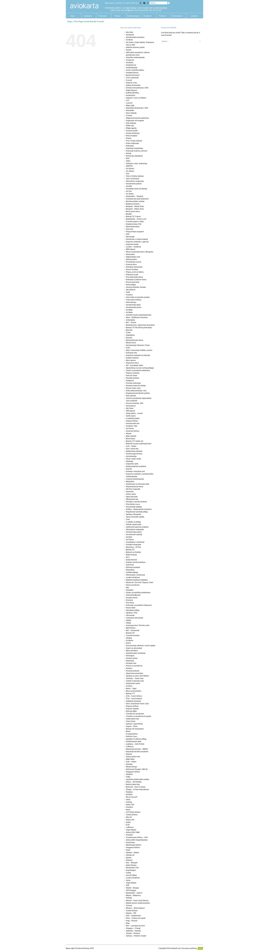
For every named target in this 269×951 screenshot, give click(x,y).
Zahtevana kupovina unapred (137, 527)
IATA (127, 234)
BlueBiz (129, 214)
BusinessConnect (132, 75)
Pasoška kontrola (132, 378)
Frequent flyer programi (135, 232)
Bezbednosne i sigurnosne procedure (140, 325)
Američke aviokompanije (135, 57)
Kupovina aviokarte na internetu (138, 355)
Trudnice (129, 295)
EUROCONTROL (132, 93)
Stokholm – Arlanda (133, 931)
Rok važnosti (131, 396)
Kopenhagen (131, 870)
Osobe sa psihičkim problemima (138, 593)
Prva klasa (130, 603)
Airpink (128, 50)
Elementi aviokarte (133, 567)
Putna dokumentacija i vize (136, 391)
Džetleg (129, 638)
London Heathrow (133, 577)
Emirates (129, 764)
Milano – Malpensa (133, 895)
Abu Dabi (129, 32)
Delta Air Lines (131, 83)
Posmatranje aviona (133, 262)
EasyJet (129, 338)
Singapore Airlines (133, 772)
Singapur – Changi (133, 928)
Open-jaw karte (132, 497)
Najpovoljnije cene (133, 257)
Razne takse (130, 608)
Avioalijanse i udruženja (135, 542)
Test (127, 174)
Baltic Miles (130, 759)
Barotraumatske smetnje (135, 201)
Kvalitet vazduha (132, 358)
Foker (128, 850)
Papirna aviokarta (132, 373)
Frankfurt (129, 835)
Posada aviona (131, 598)
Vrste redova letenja (133, 300)
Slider (128, 161)
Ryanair (129, 754)
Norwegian (130, 656)
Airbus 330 (130, 805)
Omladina (129, 590)
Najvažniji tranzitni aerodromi (137, 752)
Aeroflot (129, 186)
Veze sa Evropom (132, 179)
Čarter (128, 333)
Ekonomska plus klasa (134, 340)
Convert (129, 80)
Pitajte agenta (109, 3)
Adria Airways (131, 302)
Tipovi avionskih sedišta (135, 517)
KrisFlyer (129, 794)
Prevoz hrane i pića (133, 388)
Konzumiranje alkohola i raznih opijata (140, 646)
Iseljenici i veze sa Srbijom (136, 98)
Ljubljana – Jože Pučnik (135, 744)
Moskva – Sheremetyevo (135, 908)
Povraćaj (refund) (132, 671)
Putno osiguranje (132, 143)
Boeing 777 (130, 694)
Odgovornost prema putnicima (137, 118)
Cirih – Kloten (131, 446)
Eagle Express (131, 90)
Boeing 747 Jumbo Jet (134, 441)
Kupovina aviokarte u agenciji (137, 242)
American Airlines (132, 431)
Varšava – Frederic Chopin (136, 936)
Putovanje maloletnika (134, 148)
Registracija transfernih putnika (138, 393)
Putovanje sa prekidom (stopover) (139, 605)
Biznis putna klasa (133, 211)
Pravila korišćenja (133, 133)
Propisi (117, 16)
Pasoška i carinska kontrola (136, 502)
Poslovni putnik (162, 16)
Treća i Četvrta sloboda (135, 176)
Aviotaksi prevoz (132, 73)
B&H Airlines (130, 628)
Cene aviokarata (132, 78)
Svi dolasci (130, 169)
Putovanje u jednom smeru (136, 280)
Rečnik (128, 153)
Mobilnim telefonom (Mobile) (137, 580)
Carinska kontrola (132, 635)
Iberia (128, 810)
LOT (127, 100)
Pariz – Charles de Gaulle (136, 918)
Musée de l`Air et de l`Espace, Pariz (139, 582)
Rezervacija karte (132, 282)
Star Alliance (130, 290)
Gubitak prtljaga (132, 572)
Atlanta (128, 434)
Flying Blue (130, 570)
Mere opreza (131, 360)
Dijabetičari (130, 335)
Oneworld (129, 492)
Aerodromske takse (133, 305)
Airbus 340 (130, 820)
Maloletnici (130, 482)
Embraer (129, 860)
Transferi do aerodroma (135, 714)
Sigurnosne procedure (134, 673)
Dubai (128, 822)
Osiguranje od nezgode (135, 121)
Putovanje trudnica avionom (136, 151)
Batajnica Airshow (133, 204)
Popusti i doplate (132, 709)
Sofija (128, 777)
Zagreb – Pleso (132, 726)
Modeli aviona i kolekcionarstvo (138, 903)
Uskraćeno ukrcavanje (134, 618)
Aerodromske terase (133, 307)
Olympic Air (130, 855)
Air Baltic (129, 310)
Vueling (129, 802)
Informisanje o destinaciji (135, 575)
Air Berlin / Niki (131, 426)
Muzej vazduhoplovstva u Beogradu (139, 252)
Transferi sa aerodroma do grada (138, 716)
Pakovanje (130, 661)
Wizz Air (129, 817)
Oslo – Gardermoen (133, 916)
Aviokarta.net (131, 65)
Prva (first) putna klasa (134, 277)
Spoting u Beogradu (133, 514)
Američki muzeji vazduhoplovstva (138, 315)
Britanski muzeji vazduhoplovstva (138, 444)
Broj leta (129, 330)
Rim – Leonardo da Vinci (135, 926)
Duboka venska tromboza (135, 562)
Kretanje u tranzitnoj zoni (135, 471)
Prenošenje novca (133, 504)
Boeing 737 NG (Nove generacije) (139, 328)
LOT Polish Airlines (133, 812)
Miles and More (132, 651)
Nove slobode (131, 113)
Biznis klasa (130, 439)
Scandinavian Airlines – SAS (137, 837)
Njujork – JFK (131, 913)
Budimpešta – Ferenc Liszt (136, 219)
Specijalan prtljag (132, 610)
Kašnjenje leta (131, 353)
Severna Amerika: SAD (134, 403)
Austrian (129, 686)
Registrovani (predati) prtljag (137, 512)
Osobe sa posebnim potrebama (138, 370)
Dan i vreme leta (132, 449)
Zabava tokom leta (133, 757)
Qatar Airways (131, 865)
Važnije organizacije (133, 524)
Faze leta (129, 229)
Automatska (130, 320)
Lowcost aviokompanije (135, 479)
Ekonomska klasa (132, 227)
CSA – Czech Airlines (134, 696)
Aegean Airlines (132, 421)
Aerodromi (147, 16)
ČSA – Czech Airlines (134, 699)
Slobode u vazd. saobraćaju (136, 163)
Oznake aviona (131, 658)
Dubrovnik (130, 565)
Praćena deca (131, 264)
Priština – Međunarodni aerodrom (139, 509)
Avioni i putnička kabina (135, 70)
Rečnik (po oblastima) (134, 156)
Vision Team (130, 721)
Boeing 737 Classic (133, 216)
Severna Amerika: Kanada (136, 287)
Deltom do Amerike (133, 85)
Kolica (128, 643)
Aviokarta (87, 16)
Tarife (128, 292)
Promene (129, 600)
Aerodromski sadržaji (134, 535)
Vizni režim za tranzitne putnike (138, 297)
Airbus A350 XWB (132, 832)
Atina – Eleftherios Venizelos (137, 317)
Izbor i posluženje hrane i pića (137, 704)
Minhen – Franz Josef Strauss (137, 901)
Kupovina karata (132, 244)
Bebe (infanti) (131, 436)
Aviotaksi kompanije (133, 545)
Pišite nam (134, 3)
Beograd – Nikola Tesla (135, 206)
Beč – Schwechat (132, 630)
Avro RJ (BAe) (131, 875)
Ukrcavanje (130, 615)
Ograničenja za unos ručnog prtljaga (140, 368)
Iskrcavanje (130, 237)
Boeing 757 (130, 550)
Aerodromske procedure (135, 37)
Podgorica (130, 381)
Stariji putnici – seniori (134, 413)
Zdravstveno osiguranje (135, 181)
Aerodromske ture (133, 423)
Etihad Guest (131, 343)
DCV (128, 557)
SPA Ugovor (130, 411)
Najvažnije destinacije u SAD (137, 108)
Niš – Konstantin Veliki (134, 365)
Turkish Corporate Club (135, 681)
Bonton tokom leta (133, 784)
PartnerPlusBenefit (133, 595)
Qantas (128, 858)
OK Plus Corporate (133, 489)
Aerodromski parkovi (134, 184)
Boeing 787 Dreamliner (135, 729)
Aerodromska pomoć (134, 532)
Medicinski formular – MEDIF (137, 749)
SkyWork (129, 774)
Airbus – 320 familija (134, 782)
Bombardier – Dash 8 (134, 893)
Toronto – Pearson (133, 933)
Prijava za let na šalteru (135, 272)
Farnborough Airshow (134, 454)
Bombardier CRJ (132, 868)
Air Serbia (130, 194)
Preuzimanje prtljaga (134, 507)
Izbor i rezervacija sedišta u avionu (139, 350)
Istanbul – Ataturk (132, 853)
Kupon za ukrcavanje (134, 648)
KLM (127, 825)
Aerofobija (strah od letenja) (136, 189)
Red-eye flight (131, 711)
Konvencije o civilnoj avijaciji (137, 239)
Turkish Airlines (132, 815)
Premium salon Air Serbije (136, 386)
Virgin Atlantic (131, 830)
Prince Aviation (131, 136)
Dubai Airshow (131, 560)
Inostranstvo (177, 16)
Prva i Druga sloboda (134, 141)
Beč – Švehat (131, 322)
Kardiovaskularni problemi (136, 466)
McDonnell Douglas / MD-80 (137, 769)
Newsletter (119, 3)
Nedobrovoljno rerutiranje (136, 653)
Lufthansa (130, 747)
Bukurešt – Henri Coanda (135, 787)
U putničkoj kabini (133, 418)
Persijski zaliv (131, 663)
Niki (127, 588)
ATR (127, 885)
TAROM (129, 898)
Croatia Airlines (132, 734)
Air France (130, 429)
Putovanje (102, 16)
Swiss (128, 800)
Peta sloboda (131, 123)
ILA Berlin (129, 641)
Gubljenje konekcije (133, 701)
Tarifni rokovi (131, 416)
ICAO (128, 348)
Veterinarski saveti (133, 683)
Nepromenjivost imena (134, 487)
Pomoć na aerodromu (134, 666)
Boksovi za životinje (133, 552)
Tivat (128, 519)
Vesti (72, 16)
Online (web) (131, 494)
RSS (127, 158)
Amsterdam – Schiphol (134, 196)
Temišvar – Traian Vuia (134, 678)
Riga (128, 923)
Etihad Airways (131, 767)
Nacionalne (130, 254)
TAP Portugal (131, 890)
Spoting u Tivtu (131, 613)
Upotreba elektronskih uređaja (137, 779)
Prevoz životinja (132, 269)
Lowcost (194, 16)
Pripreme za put (132, 275)
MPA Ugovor (130, 249)
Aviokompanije (132, 16)
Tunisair (129, 906)
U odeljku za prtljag (133, 522)
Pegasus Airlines (132, 706)
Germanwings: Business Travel (138, 345)
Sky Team (129, 408)
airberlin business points (135, 47)
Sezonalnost (130, 406)
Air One (129, 191)
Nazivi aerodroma (133, 585)
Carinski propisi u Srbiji (135, 222)
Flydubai (129, 792)
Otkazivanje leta (132, 499)
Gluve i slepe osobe (133, 459)
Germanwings (131, 456)
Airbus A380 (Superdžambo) (137, 840)
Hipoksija (129, 461)
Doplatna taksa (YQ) (133, 224)
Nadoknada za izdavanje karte (137, 484)
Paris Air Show (131, 376)
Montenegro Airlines (133, 845)
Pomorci (129, 668)
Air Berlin (129, 40)
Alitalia (128, 620)
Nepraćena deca (132, 363)
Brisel (128, 731)
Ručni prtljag (131, 285)
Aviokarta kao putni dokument (137, 199)
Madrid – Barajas (132, 888)
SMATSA (129, 166)
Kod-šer (129, 469)
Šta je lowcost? (131, 797)
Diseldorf (129, 807)
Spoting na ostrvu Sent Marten (137, 676)
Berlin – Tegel (131, 688)
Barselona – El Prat (133, 547)
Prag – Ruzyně (131, 921)
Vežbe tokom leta (132, 719)
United (128, 873)
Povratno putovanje (133, 383)
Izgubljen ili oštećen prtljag (136, 739)
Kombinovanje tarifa (133, 741)
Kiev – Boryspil (131, 863)
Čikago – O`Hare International (137, 789)
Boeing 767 (130, 633)
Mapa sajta (130, 105)
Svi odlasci (130, 171)
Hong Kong (130, 842)
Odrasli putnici (131, 259)
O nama (127, 3)
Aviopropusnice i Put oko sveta (137, 625)
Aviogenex (130, 60)
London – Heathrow (133, 247)
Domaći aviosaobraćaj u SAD (137, 88)
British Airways (131, 555)
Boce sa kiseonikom (133, 691)
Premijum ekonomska (134, 267)
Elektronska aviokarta (134, 451)
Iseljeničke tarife (132, 464)
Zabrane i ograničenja (134, 724)
